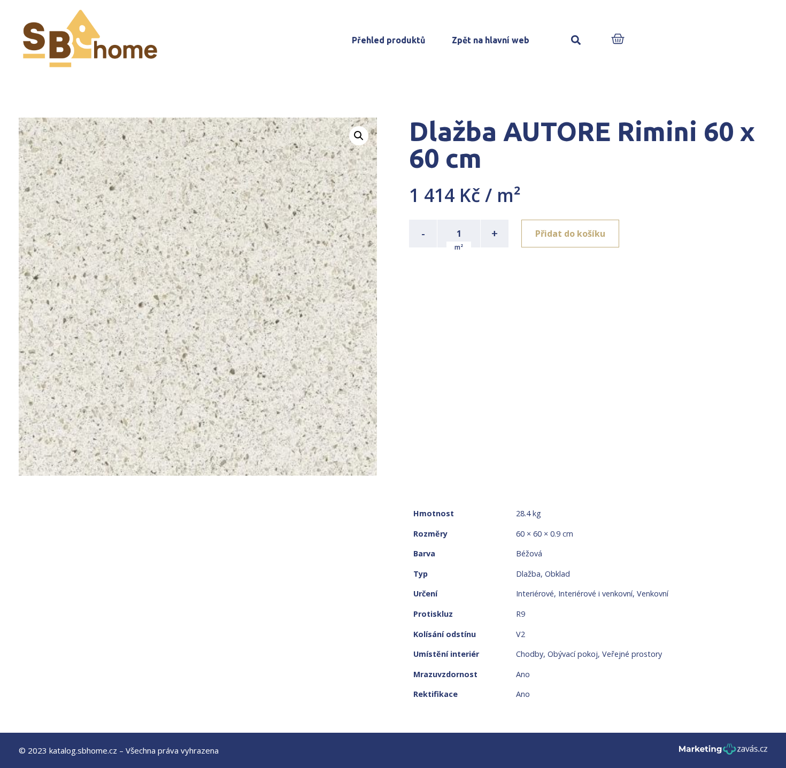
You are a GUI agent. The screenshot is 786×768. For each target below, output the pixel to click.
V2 (520, 634)
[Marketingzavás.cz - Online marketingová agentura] (723, 752)
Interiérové (535, 593)
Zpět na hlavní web (490, 40)
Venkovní (652, 593)
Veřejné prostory (632, 654)
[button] (575, 40)
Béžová (529, 553)
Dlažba (528, 574)
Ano (523, 674)
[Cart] (618, 40)
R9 (520, 614)
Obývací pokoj (573, 654)
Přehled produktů (388, 40)
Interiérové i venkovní (595, 593)
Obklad (557, 574)
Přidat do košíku (570, 233)
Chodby (529, 654)
